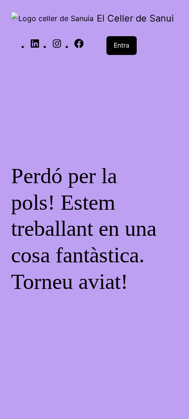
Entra (121, 45)
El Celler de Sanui (135, 18)
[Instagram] (56, 46)
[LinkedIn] (34, 46)
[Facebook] (78, 46)
